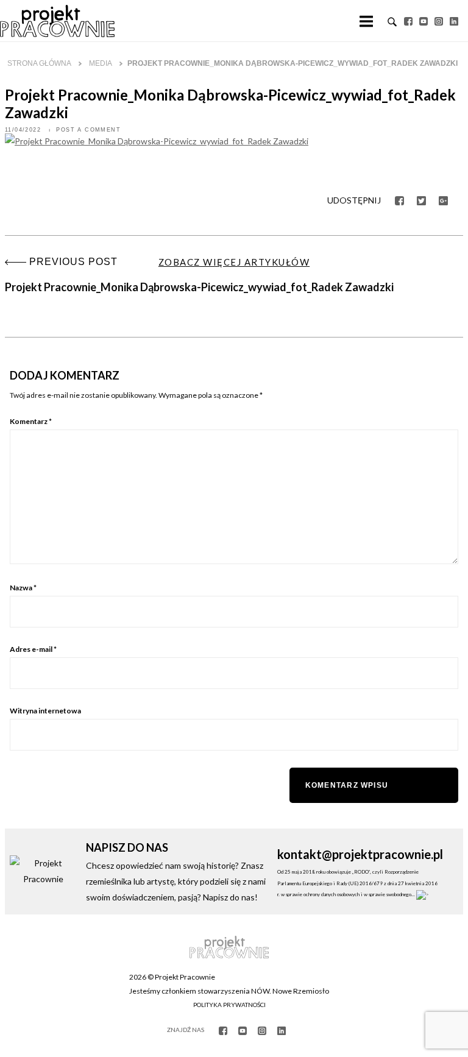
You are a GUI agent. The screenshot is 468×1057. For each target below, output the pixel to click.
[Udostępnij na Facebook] (399, 199)
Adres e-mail (33, 649)
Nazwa (23, 587)
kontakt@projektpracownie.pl (360, 854)
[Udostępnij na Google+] (443, 199)
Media (100, 63)
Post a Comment (88, 130)
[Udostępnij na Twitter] (421, 199)
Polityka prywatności (229, 1004)
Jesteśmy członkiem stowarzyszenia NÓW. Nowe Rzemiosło (229, 990)
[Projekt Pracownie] (57, 21)
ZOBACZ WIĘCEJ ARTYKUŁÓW (234, 261)
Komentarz (31, 421)
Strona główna (39, 63)
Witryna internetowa (45, 710)
